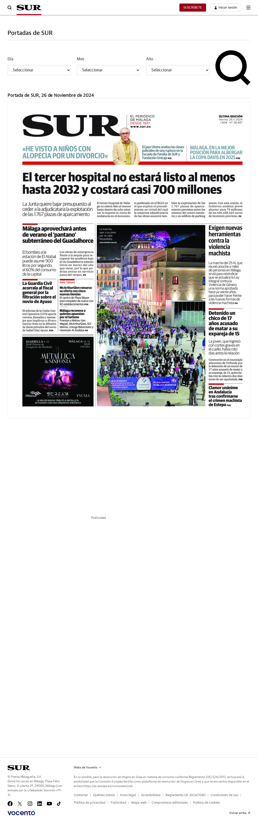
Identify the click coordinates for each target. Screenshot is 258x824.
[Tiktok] (59, 803)
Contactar (81, 795)
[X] (20, 803)
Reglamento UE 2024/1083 (186, 795)
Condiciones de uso (224, 795)
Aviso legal (128, 795)
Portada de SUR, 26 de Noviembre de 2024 (51, 95)
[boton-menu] (248, 7)
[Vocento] (21, 813)
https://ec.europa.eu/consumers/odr (107, 786)
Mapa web (139, 802)
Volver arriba (237, 812)
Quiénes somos (104, 795)
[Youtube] (49, 803)
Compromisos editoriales (170, 802)
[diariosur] (19, 767)
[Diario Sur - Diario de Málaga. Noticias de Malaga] (29, 7)
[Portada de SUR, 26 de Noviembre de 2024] (129, 260)
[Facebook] (10, 803)
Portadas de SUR (30, 33)
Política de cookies (206, 802)
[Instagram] (30, 803)
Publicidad (118, 802)
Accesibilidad (150, 795)
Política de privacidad (90, 802)
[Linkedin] (39, 803)
